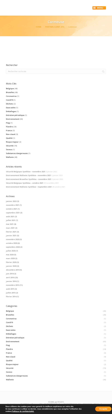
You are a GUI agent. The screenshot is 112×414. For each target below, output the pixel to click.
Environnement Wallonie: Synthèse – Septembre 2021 (29, 187)
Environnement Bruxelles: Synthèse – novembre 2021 (28, 179)
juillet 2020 (10, 251)
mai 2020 (10, 254)
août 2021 (10, 216)
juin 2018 (10, 273)
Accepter (103, 409)
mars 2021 (10, 228)
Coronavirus (11, 96)
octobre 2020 (11, 243)
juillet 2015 (10, 292)
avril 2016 (10, 277)
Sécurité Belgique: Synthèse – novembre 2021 (25, 171)
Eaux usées (10, 107)
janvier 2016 (11, 281)
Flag (8, 123)
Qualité (9, 138)
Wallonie (10, 157)
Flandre (9, 126)
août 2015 (10, 289)
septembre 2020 (13, 247)
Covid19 (9, 100)
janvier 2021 (11, 235)
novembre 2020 (12, 239)
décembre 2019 (12, 270)
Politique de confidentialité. (23, 411)
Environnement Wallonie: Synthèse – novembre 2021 (28, 175)
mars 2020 (10, 258)
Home (38, 27)
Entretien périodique (15, 115)
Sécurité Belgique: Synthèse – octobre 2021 (24, 183)
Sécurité (9, 145)
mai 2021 (10, 224)
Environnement (12, 119)
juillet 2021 (10, 220)
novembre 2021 (12, 205)
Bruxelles (10, 92)
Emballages (11, 111)
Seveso (9, 149)
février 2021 (11, 231)
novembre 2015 (12, 285)
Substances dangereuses (17, 153)
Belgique (10, 88)
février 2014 (11, 296)
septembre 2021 (13, 212)
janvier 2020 (11, 266)
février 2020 (11, 262)
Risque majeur (12, 142)
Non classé (10, 134)
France (9, 130)
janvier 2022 (11, 201)
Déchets (9, 104)
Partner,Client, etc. (55, 27)
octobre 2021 (11, 209)
